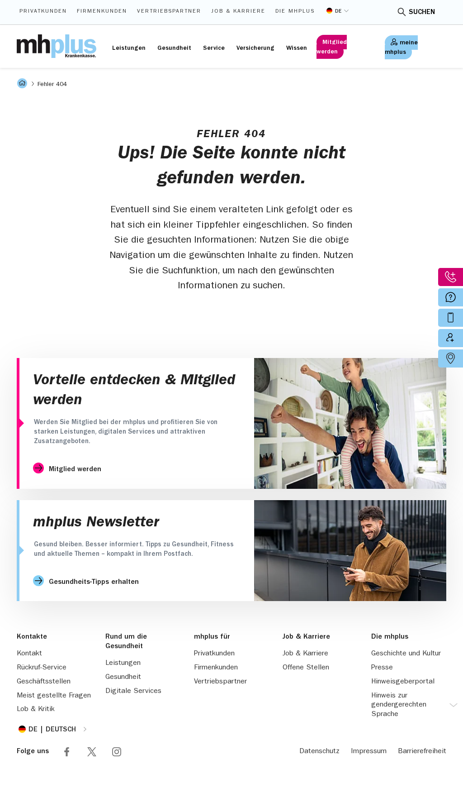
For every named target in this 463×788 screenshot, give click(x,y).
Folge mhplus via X (92, 752)
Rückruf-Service (41, 668)
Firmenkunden (102, 11)
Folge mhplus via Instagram (117, 752)
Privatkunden (43, 11)
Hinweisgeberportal (403, 682)
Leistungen (129, 48)
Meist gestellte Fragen (54, 696)
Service (214, 48)
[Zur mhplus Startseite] (56, 46)
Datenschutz (319, 751)
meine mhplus (401, 48)
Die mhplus (295, 11)
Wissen (296, 48)
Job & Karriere (238, 11)
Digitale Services (133, 691)
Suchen (422, 12)
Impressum (369, 751)
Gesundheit (174, 48)
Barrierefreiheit (422, 751)
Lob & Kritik (36, 709)
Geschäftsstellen (44, 682)
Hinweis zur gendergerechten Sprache (398, 705)
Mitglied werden (332, 47)
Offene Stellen (306, 668)
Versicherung (255, 48)
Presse (382, 668)
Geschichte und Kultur (406, 654)
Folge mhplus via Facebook (67, 752)
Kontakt (29, 654)
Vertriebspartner (169, 11)
